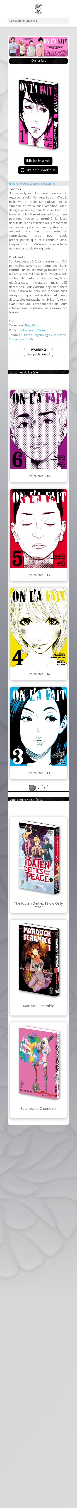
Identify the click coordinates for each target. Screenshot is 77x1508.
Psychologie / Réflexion (50, 335)
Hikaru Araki (17, 183)
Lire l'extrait (40, 160)
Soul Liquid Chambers (38, 1108)
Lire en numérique (40, 170)
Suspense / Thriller (22, 339)
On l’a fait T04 (38, 674)
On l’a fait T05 (38, 575)
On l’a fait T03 (38, 772)
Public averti (28, 330)
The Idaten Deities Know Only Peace (38, 905)
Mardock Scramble (38, 1005)
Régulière (31, 325)
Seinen (42, 330)
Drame (27, 335)
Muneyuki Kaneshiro (41, 183)
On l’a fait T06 (38, 476)
